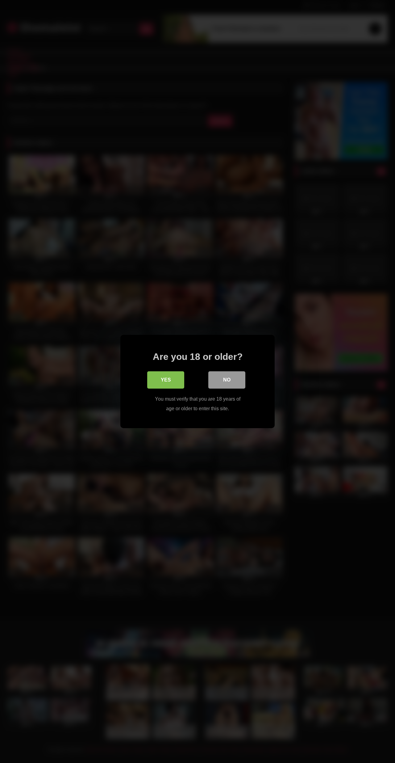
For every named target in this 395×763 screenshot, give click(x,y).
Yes (166, 379)
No (227, 379)
